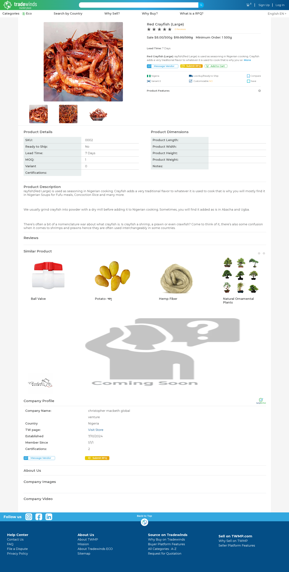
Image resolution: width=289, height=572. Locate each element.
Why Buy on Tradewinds (166, 539)
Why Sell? (112, 13)
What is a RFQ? (191, 13)
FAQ (10, 544)
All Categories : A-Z (162, 549)
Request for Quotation (164, 553)
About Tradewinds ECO (95, 549)
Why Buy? (150, 13)
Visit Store (95, 430)
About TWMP (88, 539)
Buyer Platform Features (166, 544)
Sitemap (84, 553)
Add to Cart (218, 66)
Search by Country (68, 13)
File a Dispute (17, 549)
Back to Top (144, 516)
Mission (83, 544)
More (247, 60)
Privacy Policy (17, 553)
